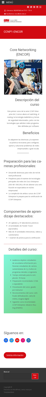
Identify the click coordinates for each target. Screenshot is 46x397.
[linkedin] (40, 8)
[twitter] (31, 8)
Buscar (7, 372)
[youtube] (34, 8)
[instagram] (37, 8)
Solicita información (14, 355)
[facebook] (28, 8)
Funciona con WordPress (12, 390)
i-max (27, 390)
